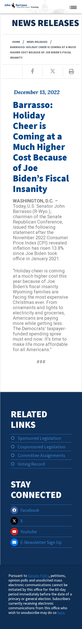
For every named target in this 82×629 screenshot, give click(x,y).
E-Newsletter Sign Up (41, 542)
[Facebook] (14, 510)
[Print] (71, 71)
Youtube (28, 531)
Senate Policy (38, 575)
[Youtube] (14, 531)
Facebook (29, 510)
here (60, 612)
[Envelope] (14, 542)
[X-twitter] (14, 521)
